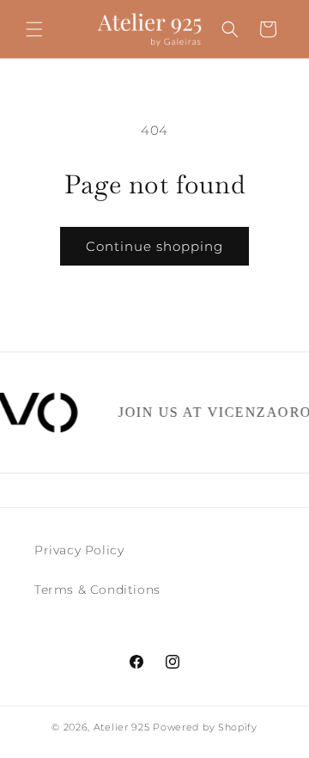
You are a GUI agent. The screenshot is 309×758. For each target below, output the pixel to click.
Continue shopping (154, 246)
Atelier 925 (122, 727)
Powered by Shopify (205, 727)
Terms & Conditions (97, 589)
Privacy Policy (79, 550)
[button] (34, 29)
